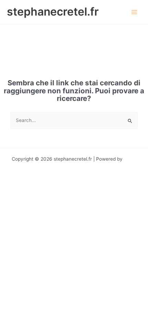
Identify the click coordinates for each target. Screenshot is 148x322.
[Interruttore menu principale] (134, 12)
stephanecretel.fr (53, 11)
